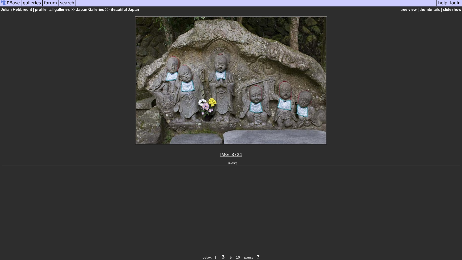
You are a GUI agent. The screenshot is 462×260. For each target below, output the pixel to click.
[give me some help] (442, 5)
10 (238, 257)
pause (249, 257)
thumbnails (429, 9)
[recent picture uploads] (32, 5)
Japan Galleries (90, 9)
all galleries (59, 9)
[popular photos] (256, 5)
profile (40, 9)
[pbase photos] (10, 5)
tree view (408, 9)
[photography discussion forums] (50, 5)
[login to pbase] (455, 5)
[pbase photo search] (67, 5)
